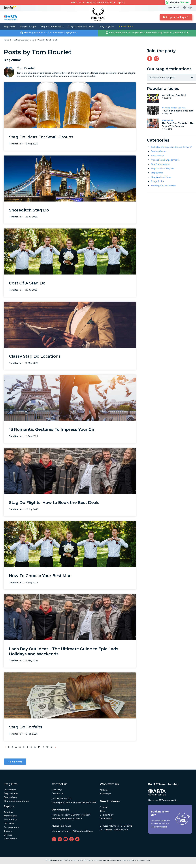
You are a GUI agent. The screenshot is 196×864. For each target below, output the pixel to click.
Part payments (11, 827)
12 (47, 747)
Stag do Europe (28, 26)
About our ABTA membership (162, 800)
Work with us (10, 815)
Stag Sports (167, 120)
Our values (9, 823)
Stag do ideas (11, 793)
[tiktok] (78, 839)
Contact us (57, 793)
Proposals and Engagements (165, 159)
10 (39, 747)
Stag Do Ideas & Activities (81, 26)
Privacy (103, 807)
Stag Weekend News (161, 177)
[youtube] (66, 839)
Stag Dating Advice (160, 164)
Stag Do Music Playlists (162, 168)
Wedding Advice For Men (174, 108)
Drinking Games (158, 151)
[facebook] (55, 839)
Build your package (174, 17)
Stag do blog (10, 797)
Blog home (16, 761)
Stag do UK (9, 26)
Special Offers (126, 26)
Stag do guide (106, 26)
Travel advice (10, 838)
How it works (10, 819)
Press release (157, 155)
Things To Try (157, 181)
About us (8, 812)
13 (52, 747)
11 (43, 747)
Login (189, 7)
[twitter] (60, 839)
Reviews (8, 831)
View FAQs (57, 789)
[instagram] (157, 58)
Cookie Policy (106, 814)
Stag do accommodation (16, 801)
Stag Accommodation (52, 26)
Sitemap (8, 834)
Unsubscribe (106, 818)
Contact (175, 7)
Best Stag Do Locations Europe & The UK (171, 147)
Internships (105, 793)
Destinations (10, 789)
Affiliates (104, 790)
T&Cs (102, 811)
